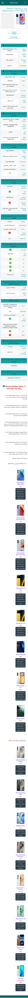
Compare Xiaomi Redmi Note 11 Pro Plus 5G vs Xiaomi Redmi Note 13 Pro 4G (20, 529)
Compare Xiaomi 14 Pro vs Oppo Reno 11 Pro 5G (20, 897)
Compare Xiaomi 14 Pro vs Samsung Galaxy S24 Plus (20, 770)
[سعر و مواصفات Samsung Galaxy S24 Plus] (21, 752)
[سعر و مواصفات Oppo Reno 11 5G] (21, 911)
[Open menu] (25, 2)
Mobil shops (14, 3)
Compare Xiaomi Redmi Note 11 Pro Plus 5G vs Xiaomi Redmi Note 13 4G (20, 494)
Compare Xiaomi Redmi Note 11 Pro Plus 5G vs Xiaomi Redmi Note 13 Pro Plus (20, 564)
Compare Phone (14, 33)
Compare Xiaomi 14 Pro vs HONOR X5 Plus (20, 833)
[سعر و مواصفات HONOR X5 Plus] (21, 818)
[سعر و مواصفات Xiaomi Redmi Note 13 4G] (21, 475)
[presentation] (13, 28)
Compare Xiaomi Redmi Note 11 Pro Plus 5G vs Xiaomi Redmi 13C (20, 696)
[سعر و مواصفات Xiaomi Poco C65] (21, 647)
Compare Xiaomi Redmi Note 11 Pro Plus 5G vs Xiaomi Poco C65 (20, 663)
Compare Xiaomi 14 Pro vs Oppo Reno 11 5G (20, 926)
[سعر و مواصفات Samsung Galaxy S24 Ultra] (21, 847)
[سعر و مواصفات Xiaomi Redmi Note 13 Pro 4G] (21, 510)
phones (23, 740)
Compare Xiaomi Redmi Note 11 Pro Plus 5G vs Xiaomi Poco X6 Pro (20, 599)
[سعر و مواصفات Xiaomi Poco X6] (21, 615)
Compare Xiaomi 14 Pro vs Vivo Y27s (20, 987)
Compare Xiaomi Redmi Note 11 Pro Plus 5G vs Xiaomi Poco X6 (20, 632)
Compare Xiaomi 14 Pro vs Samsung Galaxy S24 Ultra (20, 865)
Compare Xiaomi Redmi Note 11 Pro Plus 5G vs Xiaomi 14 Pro (20, 727)
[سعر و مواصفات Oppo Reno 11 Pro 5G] (21, 880)
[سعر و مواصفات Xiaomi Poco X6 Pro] (21, 580)
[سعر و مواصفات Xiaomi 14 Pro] (21, 711)
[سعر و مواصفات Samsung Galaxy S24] (21, 785)
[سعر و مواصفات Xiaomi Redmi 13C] (21, 678)
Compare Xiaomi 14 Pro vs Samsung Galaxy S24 (20, 803)
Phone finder (14, 37)
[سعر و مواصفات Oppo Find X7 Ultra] (21, 940)
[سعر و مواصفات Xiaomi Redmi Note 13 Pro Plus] (21, 545)
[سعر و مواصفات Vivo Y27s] (21, 971)
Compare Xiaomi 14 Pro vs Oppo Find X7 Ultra (20, 957)
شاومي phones (13, 463)
